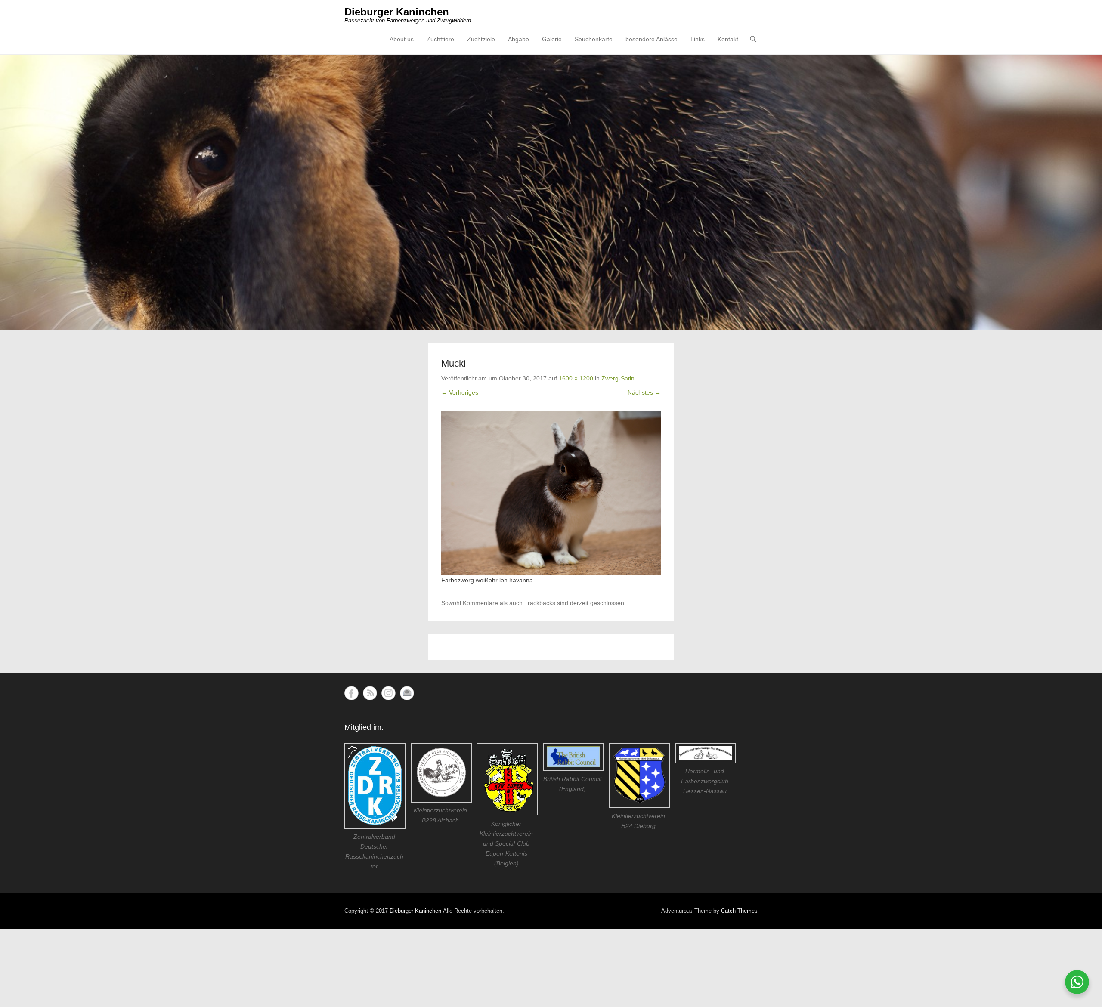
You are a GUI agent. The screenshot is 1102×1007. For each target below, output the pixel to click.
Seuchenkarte (594, 39)
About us (402, 39)
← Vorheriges (459, 392)
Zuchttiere (440, 39)
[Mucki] (551, 493)
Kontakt (728, 39)
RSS (370, 693)
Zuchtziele (481, 39)
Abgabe (518, 39)
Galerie (552, 39)
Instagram (388, 693)
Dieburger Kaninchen (396, 12)
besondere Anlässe (651, 39)
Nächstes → (644, 392)
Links (697, 39)
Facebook (351, 693)
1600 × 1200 (576, 378)
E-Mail (407, 693)
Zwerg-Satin (618, 378)
